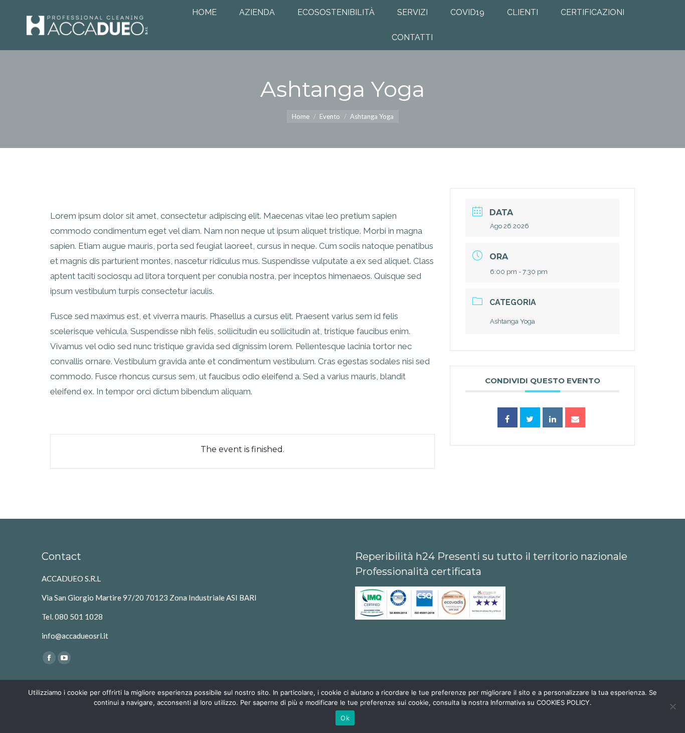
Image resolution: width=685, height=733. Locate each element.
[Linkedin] (553, 417)
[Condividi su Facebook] (507, 417)
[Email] (575, 417)
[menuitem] (204, 13)
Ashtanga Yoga (512, 321)
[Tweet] (530, 417)
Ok (345, 718)
